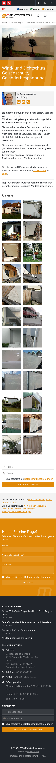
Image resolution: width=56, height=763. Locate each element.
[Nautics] (22, 9)
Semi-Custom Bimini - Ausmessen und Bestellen (26, 622)
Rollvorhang (7, 508)
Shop (4, 173)
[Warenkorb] (45, 16)
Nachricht (6, 564)
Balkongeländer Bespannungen (16, 511)
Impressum (16, 755)
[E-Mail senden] (4, 3)
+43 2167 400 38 (24, 672)
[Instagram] (51, 3)
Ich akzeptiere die (29, 478)
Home (4, 22)
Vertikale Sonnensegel (25, 508)
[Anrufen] (9, 3)
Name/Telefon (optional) (13, 555)
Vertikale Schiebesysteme (35, 506)
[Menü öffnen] (52, 16)
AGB (44, 755)
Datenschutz (31, 755)
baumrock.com (33, 751)
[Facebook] (39, 3)
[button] (28, 42)
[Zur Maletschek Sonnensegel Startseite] (17, 16)
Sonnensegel (17, 22)
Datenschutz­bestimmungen (38, 478)
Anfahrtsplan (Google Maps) (20, 667)
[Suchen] (38, 16)
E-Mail (5, 545)
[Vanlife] (35, 9)
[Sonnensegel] (48, 9)
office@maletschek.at (25, 677)
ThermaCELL (39, 170)
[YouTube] (45, 3)
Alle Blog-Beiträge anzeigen (16, 637)
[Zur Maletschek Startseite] (3, 9)
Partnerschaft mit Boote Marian (18, 630)
